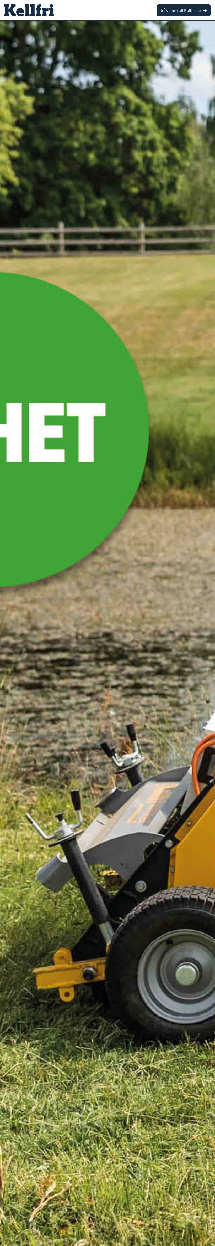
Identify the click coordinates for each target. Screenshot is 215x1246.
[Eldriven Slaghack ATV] (107, 633)
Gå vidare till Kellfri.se (181, 10)
